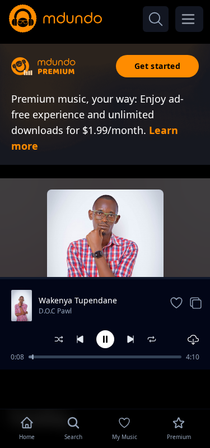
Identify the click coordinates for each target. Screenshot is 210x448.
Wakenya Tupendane (78, 300)
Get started (157, 66)
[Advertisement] (105, 388)
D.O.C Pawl (55, 311)
